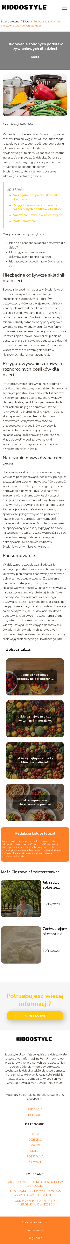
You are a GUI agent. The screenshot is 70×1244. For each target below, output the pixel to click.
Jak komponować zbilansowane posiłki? (35, 802)
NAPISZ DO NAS (35, 1016)
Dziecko (35, 1140)
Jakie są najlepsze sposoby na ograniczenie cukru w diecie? (35, 677)
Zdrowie (35, 1162)
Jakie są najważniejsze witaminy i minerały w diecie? (35, 719)
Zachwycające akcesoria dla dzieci (55, 931)
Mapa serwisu (35, 1230)
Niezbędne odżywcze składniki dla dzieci (36, 197)
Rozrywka (35, 1156)
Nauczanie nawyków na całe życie (38, 215)
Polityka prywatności (35, 1222)
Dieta (26, 21)
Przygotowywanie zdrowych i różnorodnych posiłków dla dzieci (37, 207)
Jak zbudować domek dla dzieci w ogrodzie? (35, 1184)
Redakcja (35, 1109)
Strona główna (10, 21)
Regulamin (35, 1238)
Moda (35, 1151)
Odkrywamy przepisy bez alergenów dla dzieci (35, 1203)
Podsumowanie (24, 221)
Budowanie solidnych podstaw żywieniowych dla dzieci (35, 1193)
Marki (35, 1145)
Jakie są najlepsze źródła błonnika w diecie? (35, 760)
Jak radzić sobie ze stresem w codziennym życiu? (53, 885)
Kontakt (35, 1115)
